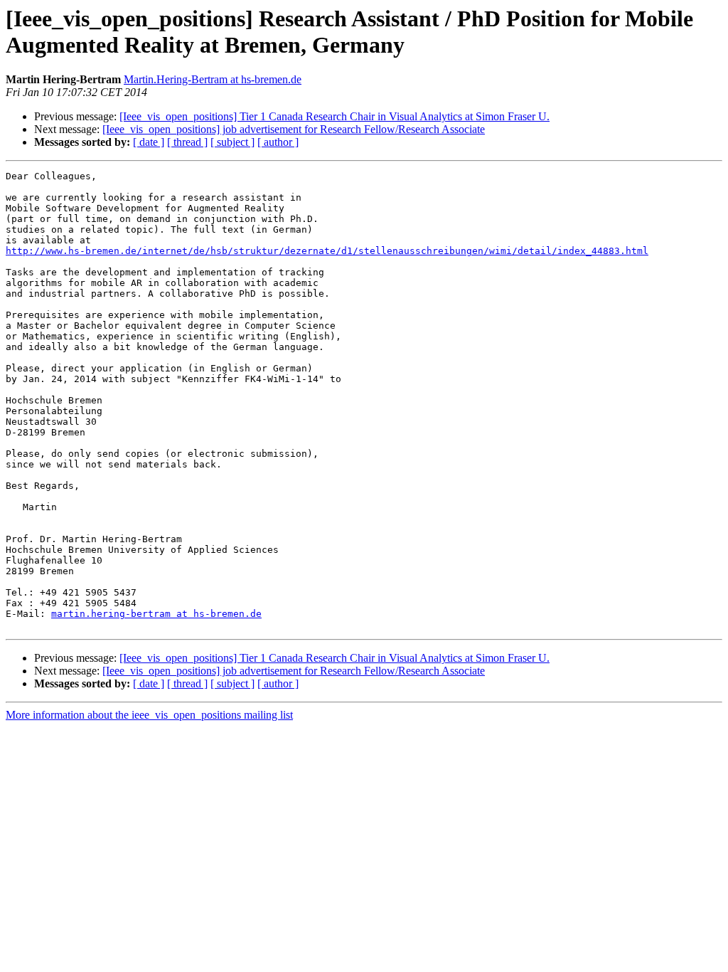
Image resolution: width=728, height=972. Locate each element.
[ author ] (278, 142)
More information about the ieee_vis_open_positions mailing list (149, 715)
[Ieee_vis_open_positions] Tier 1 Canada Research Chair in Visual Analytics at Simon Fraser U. (334, 116)
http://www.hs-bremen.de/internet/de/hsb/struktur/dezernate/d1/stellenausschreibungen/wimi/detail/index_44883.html (327, 250)
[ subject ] (232, 142)
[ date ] (148, 142)
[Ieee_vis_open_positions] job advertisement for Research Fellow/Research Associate (293, 129)
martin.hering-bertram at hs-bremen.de (156, 613)
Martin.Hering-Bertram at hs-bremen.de (212, 79)
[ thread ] (187, 142)
